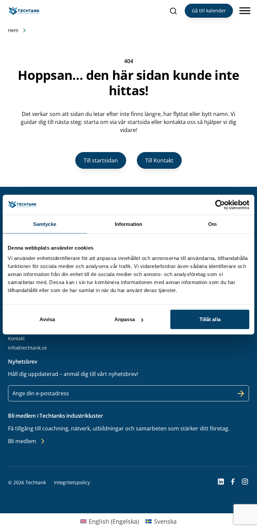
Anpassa (124, 319)
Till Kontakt (159, 160)
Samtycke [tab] (44, 224)
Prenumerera (241, 393)
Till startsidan (101, 160)
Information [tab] (128, 224)
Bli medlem (22, 441)
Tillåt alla (210, 319)
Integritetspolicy (72, 482)
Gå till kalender (209, 10)
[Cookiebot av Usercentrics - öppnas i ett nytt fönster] (220, 205)
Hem (13, 30)
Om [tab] (212, 224)
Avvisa (47, 319)
